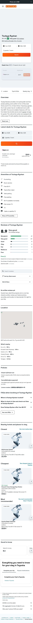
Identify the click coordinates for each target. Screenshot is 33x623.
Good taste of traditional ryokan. (12, 261)
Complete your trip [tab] (9, 570)
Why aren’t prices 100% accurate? (13, 609)
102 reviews (20, 38)
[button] (31, 2)
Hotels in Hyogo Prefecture (7, 619)
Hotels (11, 617)
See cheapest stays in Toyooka (26, 464)
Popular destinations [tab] (23, 570)
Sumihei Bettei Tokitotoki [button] (8, 521)
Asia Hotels (17, 617)
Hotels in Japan (25, 617)
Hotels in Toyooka (9, 580)
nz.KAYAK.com (5, 617)
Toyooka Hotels (19, 619)
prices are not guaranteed (8, 598)
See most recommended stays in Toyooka (25, 499)
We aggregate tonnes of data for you (13, 606)
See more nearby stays (26, 429)
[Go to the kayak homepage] (11, 6)
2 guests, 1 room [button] (8, 50)
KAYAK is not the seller (9, 603)
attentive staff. (7, 263)
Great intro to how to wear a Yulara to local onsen (16, 259)
